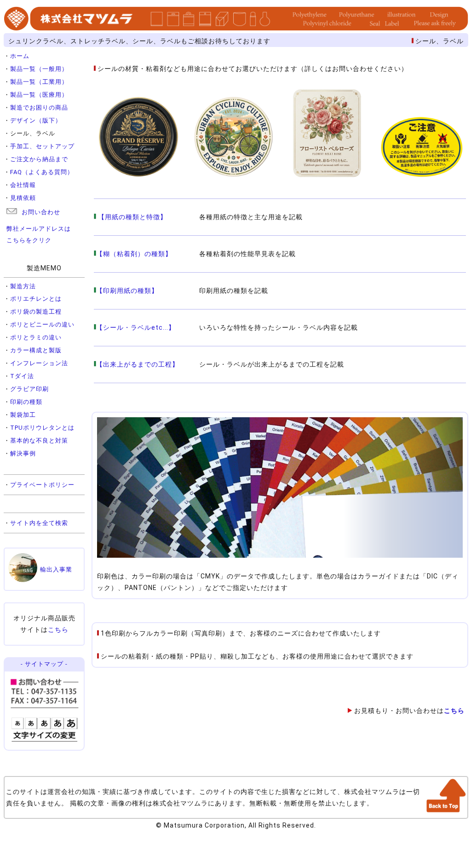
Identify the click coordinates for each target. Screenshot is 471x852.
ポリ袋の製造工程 (36, 311)
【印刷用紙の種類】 (127, 290)
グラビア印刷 (29, 388)
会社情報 (23, 184)
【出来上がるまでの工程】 (137, 364)
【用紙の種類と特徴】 (131, 217)
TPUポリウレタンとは (42, 427)
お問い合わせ (41, 212)
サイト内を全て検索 (39, 522)
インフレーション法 (39, 363)
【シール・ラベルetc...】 (135, 327)
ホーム (19, 56)
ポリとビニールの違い (42, 324)
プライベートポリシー (42, 484)
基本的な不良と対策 (39, 440)
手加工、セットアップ (42, 146)
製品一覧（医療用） (39, 94)
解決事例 (23, 453)
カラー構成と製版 (36, 350)
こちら (58, 629)
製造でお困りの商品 (39, 107)
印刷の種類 (26, 401)
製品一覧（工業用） (39, 81)
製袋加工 (23, 414)
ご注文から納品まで (39, 159)
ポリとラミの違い (36, 337)
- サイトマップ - (44, 663)
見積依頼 (23, 197)
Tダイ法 (22, 376)
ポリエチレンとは (36, 298)
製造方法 (23, 286)
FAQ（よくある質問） (42, 172)
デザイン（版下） (36, 120)
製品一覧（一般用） (39, 68)
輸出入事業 (56, 569)
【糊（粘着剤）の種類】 (134, 253)
